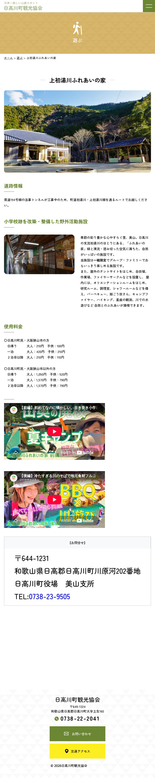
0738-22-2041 (80, 718)
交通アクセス (80, 751)
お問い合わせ (81, 733)
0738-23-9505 (49, 596)
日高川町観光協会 (23, 6)
